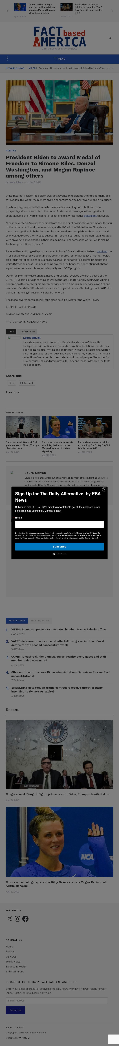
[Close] (104, 489)
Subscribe (59, 546)
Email (18, 517)
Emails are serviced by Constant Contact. (82, 538)
